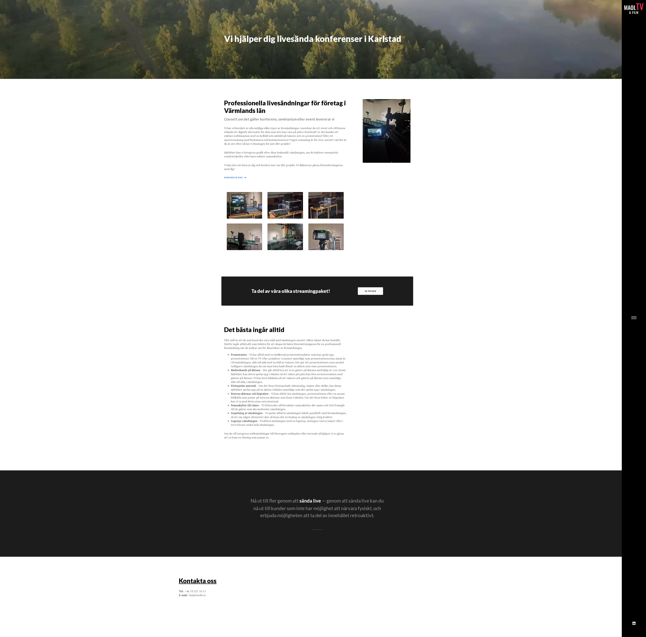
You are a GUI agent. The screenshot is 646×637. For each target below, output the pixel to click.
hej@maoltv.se (197, 595)
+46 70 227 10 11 (195, 591)
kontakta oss (235, 177)
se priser (370, 291)
